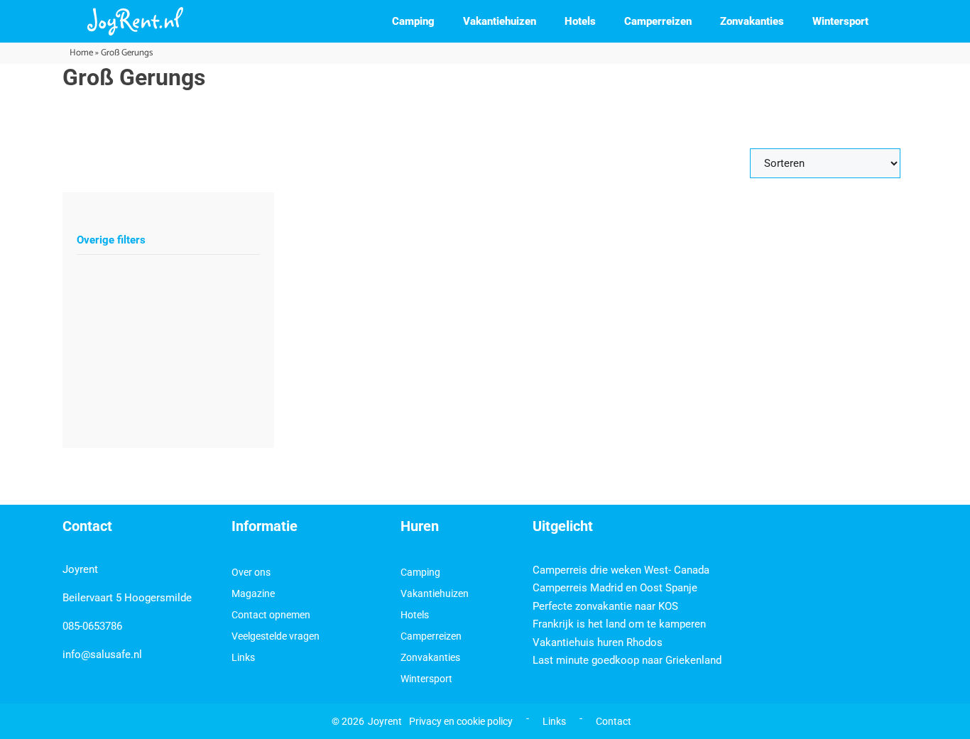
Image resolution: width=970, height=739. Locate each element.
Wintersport (840, 21)
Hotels (580, 21)
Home (81, 52)
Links (243, 657)
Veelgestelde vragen (275, 636)
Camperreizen (658, 21)
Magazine (253, 593)
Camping (413, 21)
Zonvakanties (752, 21)
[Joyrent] (135, 21)
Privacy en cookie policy (461, 721)
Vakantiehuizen (499, 21)
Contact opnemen (270, 614)
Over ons (251, 572)
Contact (613, 721)
